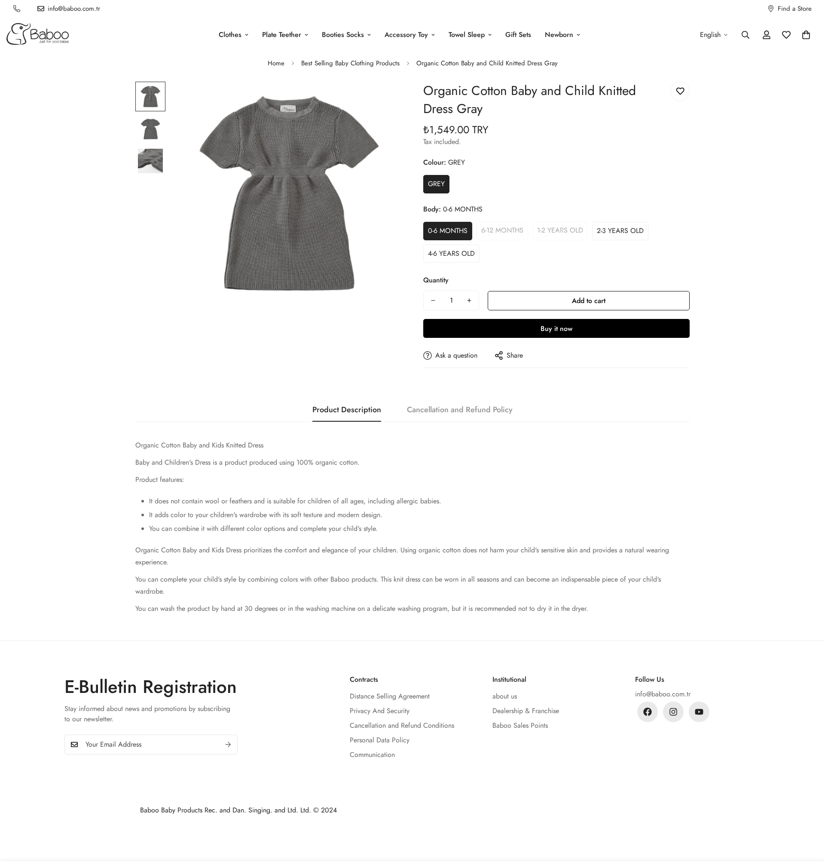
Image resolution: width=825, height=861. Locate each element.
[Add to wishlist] (680, 91)
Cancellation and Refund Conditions (402, 725)
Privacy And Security (379, 711)
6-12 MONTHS (502, 230)
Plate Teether (281, 35)
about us (504, 696)
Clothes (230, 35)
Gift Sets (518, 35)
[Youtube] (699, 712)
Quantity (436, 280)
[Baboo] (37, 34)
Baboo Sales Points (520, 725)
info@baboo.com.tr (663, 694)
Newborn (559, 35)
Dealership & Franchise (525, 711)
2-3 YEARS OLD (620, 230)
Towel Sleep (467, 35)
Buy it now (556, 329)
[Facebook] (647, 712)
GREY (436, 184)
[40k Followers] (673, 712)
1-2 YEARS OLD (560, 230)
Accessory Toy (406, 35)
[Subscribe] (228, 744)
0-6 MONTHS (448, 230)
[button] (806, 35)
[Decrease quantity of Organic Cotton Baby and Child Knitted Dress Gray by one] (433, 300)
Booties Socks (343, 35)
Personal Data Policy (379, 740)
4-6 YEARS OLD (451, 253)
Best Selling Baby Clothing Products (350, 63)
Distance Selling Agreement (390, 696)
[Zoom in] (383, 100)
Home (276, 63)
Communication (372, 755)
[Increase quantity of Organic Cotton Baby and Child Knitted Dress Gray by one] (469, 300)
